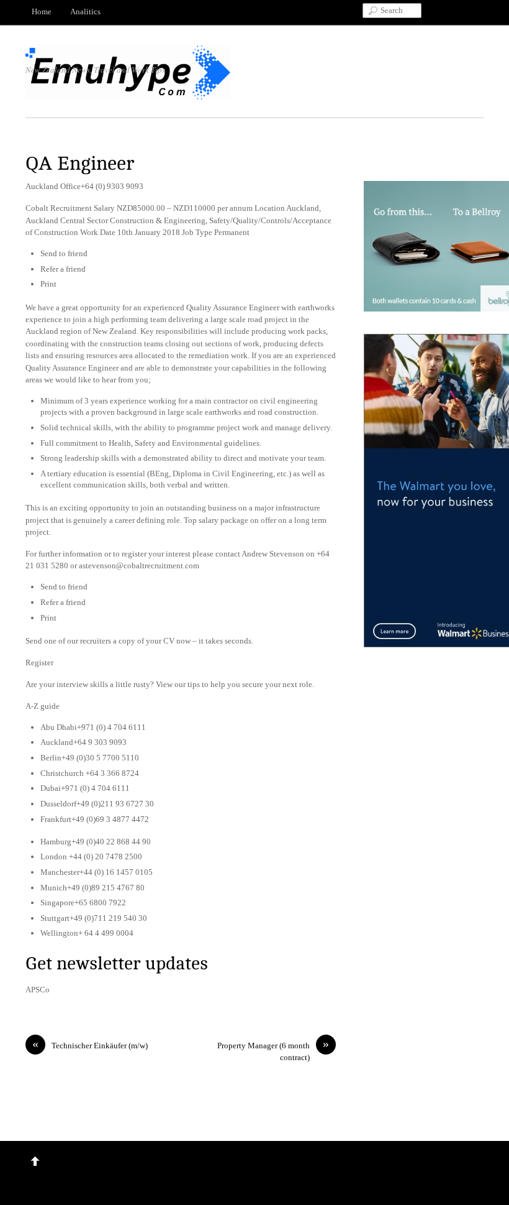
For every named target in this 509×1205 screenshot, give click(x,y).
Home (42, 11)
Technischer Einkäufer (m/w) (90, 1045)
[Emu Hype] (127, 93)
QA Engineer (80, 164)
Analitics (85, 11)
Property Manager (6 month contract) (273, 1051)
